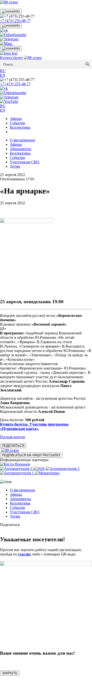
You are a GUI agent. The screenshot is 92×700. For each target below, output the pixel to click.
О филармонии (22, 140)
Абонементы (20, 149)
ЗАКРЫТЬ (9, 673)
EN (2, 75)
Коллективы (20, 127)
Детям (15, 166)
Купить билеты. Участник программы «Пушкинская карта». (34, 426)
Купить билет (11, 58)
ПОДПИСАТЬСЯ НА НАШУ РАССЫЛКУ (31, 455)
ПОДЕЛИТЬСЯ (13, 445)
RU (3, 71)
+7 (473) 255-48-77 (15, 21)
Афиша (16, 119)
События (17, 123)
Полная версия (12, 437)
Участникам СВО (24, 162)
